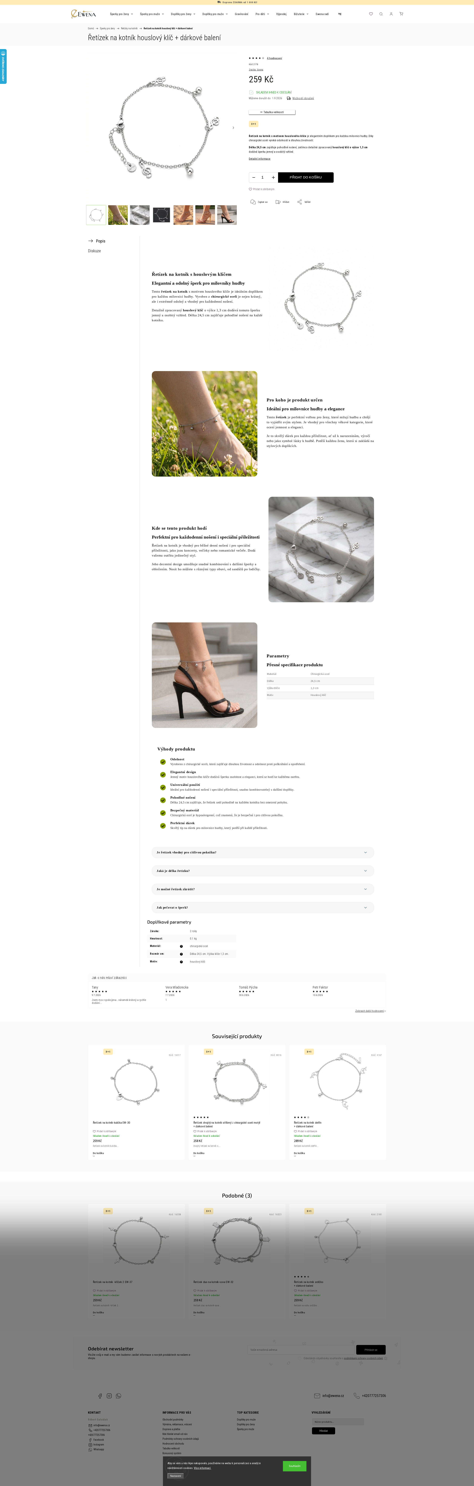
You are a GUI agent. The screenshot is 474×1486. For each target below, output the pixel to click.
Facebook (100, 1396)
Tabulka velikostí (171, 1448)
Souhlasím (295, 1466)
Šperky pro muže (245, 1429)
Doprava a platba (171, 1429)
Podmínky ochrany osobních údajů (181, 1438)
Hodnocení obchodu (173, 1443)
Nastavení (175, 1476)
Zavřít (368, 214)
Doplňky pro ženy (246, 1424)
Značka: (256, 69)
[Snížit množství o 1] (253, 177)
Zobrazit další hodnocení (369, 1010)
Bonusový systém (172, 1453)
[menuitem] (121, 14)
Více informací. (202, 1468)
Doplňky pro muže (246, 1419)
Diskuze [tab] (94, 250)
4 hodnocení (274, 58)
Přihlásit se (371, 1349)
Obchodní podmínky (173, 1419)
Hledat (323, 1430)
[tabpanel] (136, 1102)
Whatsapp (118, 1396)
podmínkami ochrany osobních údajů (363, 1358)
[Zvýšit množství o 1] (273, 177)
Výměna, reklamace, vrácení (177, 1424)
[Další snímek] (233, 128)
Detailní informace (260, 158)
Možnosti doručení (303, 98)
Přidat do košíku (306, 177)
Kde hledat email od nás (175, 1434)
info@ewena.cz (333, 1396)
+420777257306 (374, 1396)
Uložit (258, 213)
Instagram (109, 1396)
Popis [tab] (100, 241)
